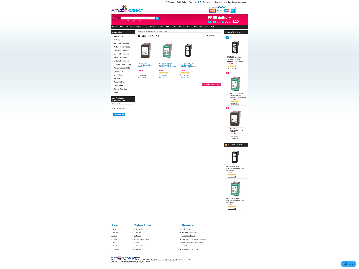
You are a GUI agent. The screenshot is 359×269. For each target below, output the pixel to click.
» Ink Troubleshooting (141, 239)
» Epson (114, 239)
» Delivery (137, 232)
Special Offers (118, 36)
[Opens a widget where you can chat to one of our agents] (348, 264)
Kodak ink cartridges (120, 61)
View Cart (218, 2)
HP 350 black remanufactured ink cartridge (144, 65)
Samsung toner (118, 82)
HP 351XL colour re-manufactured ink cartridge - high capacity (167, 65)
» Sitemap (137, 249)
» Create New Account (189, 232)
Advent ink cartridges (121, 43)
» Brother (114, 232)
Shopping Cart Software (167, 260)
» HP (113, 242)
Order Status (182, 2)
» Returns (137, 236)
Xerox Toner (118, 85)
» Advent (114, 229)
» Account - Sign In (188, 236)
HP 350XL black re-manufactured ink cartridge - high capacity (188, 65)
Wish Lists (193, 2)
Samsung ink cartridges (122, 68)
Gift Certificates (205, 2)
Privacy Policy (136, 262)
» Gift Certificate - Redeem (191, 249)
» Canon (114, 236)
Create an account (239, 2)
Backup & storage (119, 89)
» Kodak (114, 246)
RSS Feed (146, 262)
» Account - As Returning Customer (194, 239)
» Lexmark (115, 249)
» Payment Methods (141, 246)
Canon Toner (118, 71)
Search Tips (138, 21)
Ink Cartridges (119, 40)
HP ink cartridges (119, 57)
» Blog (136, 242)
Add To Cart (142, 77)
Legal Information (124, 262)
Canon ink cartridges (120, 50)
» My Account (186, 229)
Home (139, 31)
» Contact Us (138, 229)
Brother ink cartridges (121, 47)
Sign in (227, 2)
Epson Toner (118, 75)
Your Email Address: (118, 108)
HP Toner (116, 78)
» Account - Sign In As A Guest (192, 242)
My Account (169, 2)
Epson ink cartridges (120, 54)
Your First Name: (117, 104)
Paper (115, 92)
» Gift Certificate (187, 246)
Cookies (114, 262)
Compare (143, 75)
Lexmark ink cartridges (121, 64)
